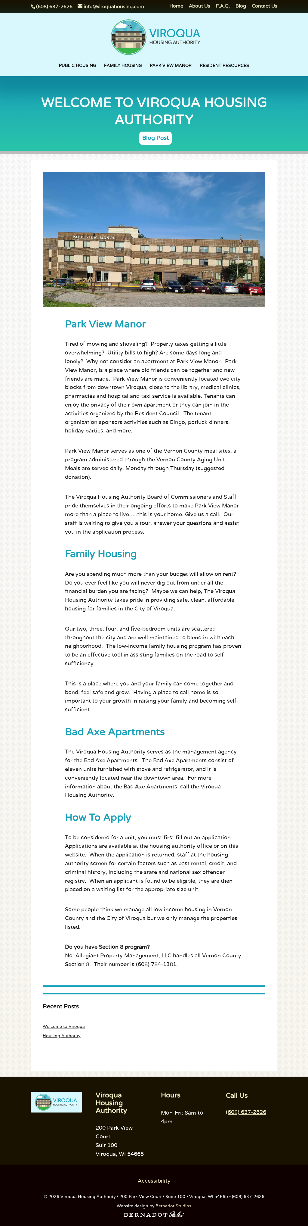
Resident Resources (224, 65)
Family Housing (123, 65)
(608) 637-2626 (246, 1112)
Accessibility (154, 1180)
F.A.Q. (223, 6)
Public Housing (77, 65)
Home (176, 6)
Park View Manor (171, 65)
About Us (199, 6)
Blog (241, 6)
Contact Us (264, 6)
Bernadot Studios (173, 1206)
